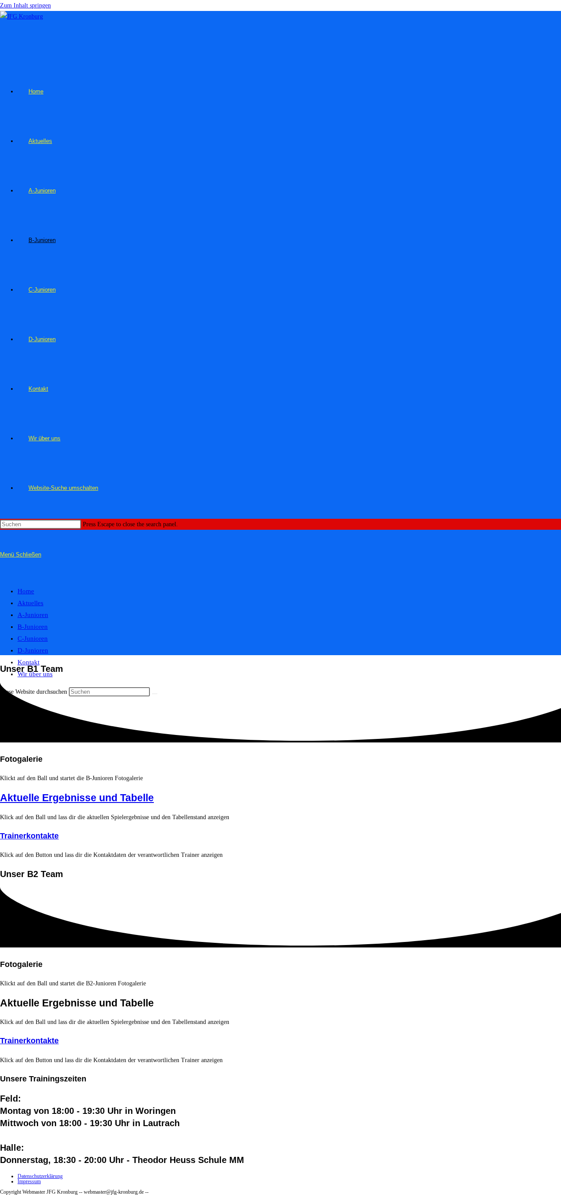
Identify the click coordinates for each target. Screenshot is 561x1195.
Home (26, 591)
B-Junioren (33, 626)
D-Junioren (33, 650)
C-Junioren (33, 638)
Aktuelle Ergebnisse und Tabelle (77, 797)
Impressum (29, 1181)
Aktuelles (30, 602)
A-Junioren (33, 614)
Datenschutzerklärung (40, 1176)
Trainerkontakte (29, 835)
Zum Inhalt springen (25, 5)
